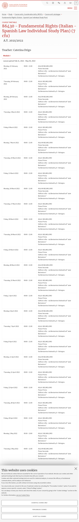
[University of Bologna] (15, 5)
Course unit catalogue (52, 14)
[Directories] (53, 3)
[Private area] (65, 3)
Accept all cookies (39, 516)
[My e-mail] (71, 3)
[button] (53, 8)
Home (4, 14)
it (76, 3)
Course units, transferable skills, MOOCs (29, 14)
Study (10, 14)
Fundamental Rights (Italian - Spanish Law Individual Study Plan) (25, 17)
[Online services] (59, 3)
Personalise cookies (39, 510)
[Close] (75, 468)
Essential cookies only (39, 503)
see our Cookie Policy (23, 495)
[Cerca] (47, 3)
